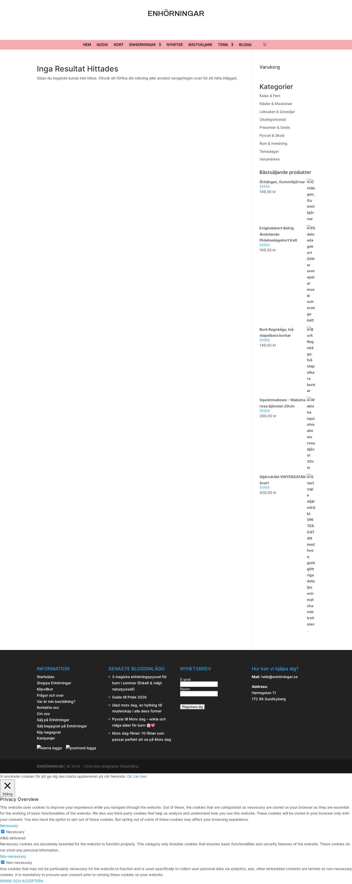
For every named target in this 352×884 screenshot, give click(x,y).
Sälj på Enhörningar (53, 720)
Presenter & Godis (274, 127)
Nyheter (174, 45)
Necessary (15, 832)
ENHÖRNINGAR (50, 766)
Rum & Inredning (273, 143)
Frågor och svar (50, 695)
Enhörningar (142, 45)
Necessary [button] (9, 825)
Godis (102, 45)
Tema (223, 45)
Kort (118, 45)
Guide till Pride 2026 (129, 697)
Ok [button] (129, 776)
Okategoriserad (272, 119)
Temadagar (269, 151)
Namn (185, 689)
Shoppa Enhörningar (54, 683)
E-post (185, 679)
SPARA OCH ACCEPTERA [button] (21, 881)
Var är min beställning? (56, 701)
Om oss (43, 713)
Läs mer (140, 776)
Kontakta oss (48, 707)
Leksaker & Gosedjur (277, 111)
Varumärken (269, 159)
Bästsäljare (200, 45)
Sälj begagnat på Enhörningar (62, 726)
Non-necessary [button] (13, 856)
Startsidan (45, 676)
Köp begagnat (49, 732)
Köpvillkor (45, 689)
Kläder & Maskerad (275, 103)
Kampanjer (46, 738)
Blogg (245, 45)
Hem (87, 45)
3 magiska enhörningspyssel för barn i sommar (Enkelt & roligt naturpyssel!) (139, 682)
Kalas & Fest (269, 95)
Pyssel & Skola (271, 135)
